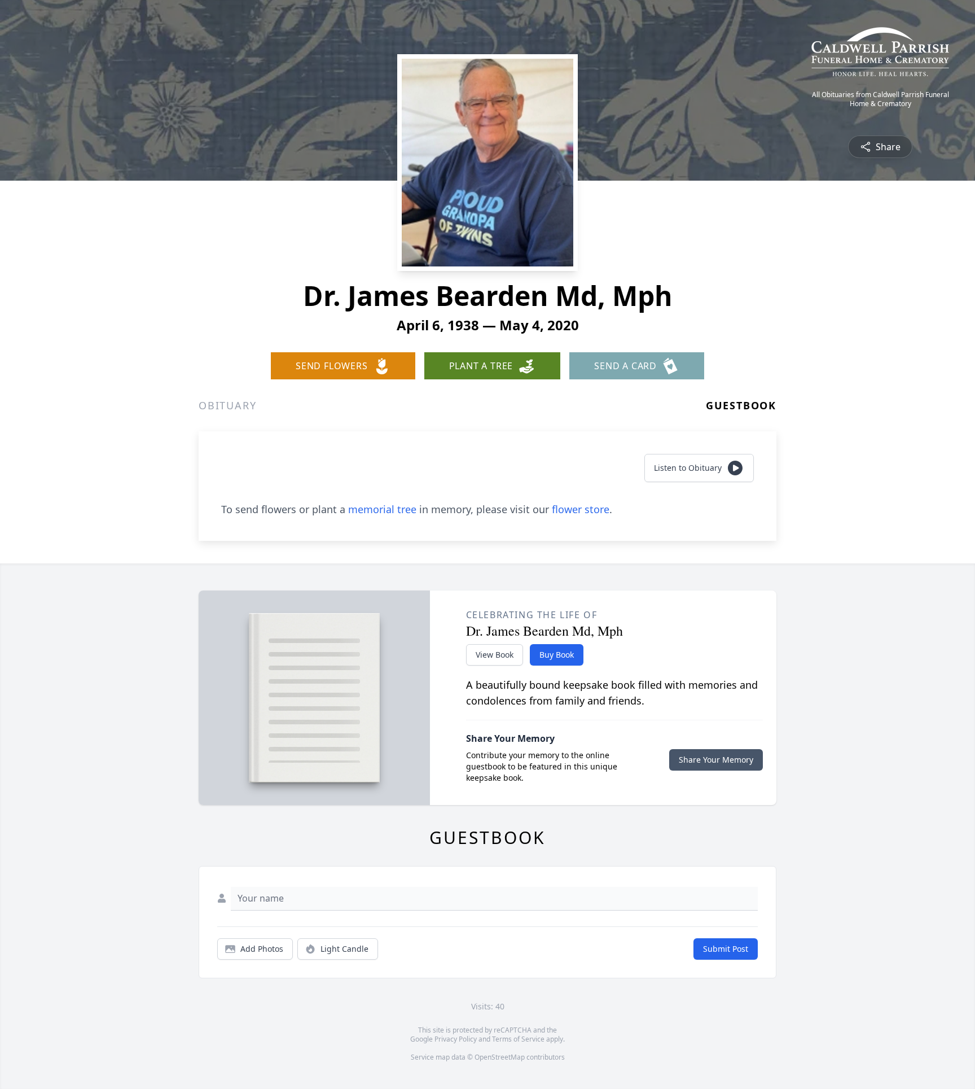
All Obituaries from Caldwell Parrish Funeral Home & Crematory (880, 99)
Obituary (227, 405)
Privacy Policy (455, 1039)
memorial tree (382, 509)
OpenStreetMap (500, 1057)
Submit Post (725, 948)
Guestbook (741, 405)
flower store (580, 509)
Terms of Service (518, 1039)
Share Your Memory (716, 759)
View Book (494, 654)
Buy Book (556, 654)
